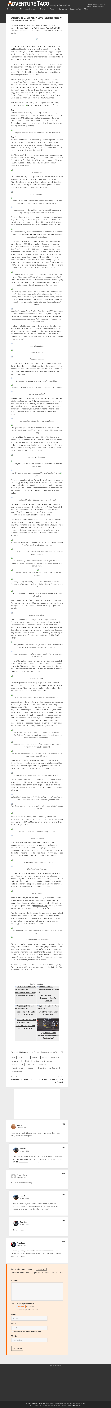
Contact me (63, 9)
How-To (42, 9)
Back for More (23, 1057)
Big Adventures (24, 1052)
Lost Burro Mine (17, 1064)
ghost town (16, 1061)
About (52, 9)
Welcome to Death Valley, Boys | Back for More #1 (25, 994)
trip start (43, 1068)
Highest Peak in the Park (49, 28)
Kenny (30, 1269)
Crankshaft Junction (21, 1159)
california (35, 1057)
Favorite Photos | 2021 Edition (21, 1079)
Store (86, 9)
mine (28, 1064)
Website (14, 1336)
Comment (15, 1280)
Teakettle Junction (18, 1068)
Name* (13, 1314)
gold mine (27, 1061)
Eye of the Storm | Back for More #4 (48, 1013)
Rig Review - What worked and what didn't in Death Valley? (48, 1035)
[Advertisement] (37, 1104)
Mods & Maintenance (27, 9)
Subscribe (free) (75, 9)
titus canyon (32, 1068)
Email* (13, 1324)
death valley (55, 1057)
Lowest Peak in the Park (27, 28)
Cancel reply (41, 1269)
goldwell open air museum (43, 1061)
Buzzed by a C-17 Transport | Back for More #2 (48, 998)
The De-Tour (31, 54)
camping (45, 1057)
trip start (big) (53, 1068)
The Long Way (39, 1052)
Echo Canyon (26, 512)
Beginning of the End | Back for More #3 (26, 1013)
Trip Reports (11, 9)
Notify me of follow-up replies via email (28, 1331)
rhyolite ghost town (40, 1064)
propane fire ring (40, 906)
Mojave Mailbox (22, 1162)
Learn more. (77, 1406)
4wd (13, 1057)
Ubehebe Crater (17, 1071)
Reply (63, 1124)
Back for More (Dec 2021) (25, 20)
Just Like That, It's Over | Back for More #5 (26, 1027)
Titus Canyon (24, 437)
